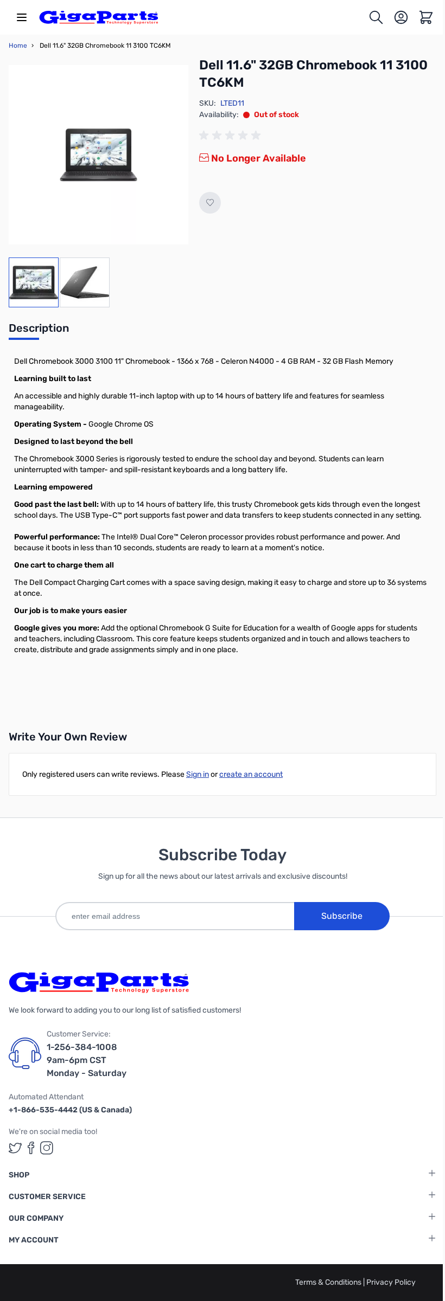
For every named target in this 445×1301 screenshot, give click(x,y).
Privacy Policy (391, 1282)
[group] (231, 135)
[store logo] (98, 17)
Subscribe (342, 916)
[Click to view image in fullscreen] (98, 154)
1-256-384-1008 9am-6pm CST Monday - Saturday (86, 1060)
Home (18, 45)
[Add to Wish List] (210, 203)
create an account (251, 774)
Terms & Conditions (329, 1282)
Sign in (197, 774)
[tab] (39, 331)
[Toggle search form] (376, 17)
